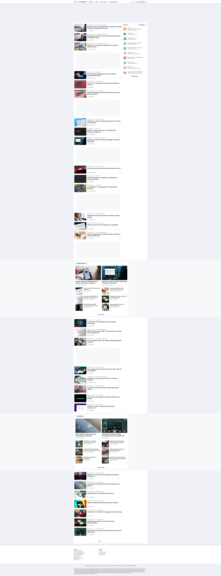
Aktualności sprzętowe (102, 552)
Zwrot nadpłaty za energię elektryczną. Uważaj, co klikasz (91, 305)
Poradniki (100, 550)
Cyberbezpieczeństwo (102, 553)
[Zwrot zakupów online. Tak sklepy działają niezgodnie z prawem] (80, 342)
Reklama (106, 565)
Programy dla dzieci (77, 557)
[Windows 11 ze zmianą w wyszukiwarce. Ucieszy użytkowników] (80, 46)
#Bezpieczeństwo (81, 263)
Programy (91, 1)
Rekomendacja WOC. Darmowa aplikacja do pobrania (117, 305)
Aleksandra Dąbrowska (99, 213)
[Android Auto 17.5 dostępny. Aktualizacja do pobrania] (79, 443)
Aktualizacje (141, 24)
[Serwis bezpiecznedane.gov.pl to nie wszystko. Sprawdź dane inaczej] (80, 75)
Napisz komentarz (92, 49)
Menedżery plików (131, 58)
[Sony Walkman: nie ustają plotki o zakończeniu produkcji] (80, 188)
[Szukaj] (131, 2)
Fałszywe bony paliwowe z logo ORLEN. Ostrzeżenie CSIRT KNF (117, 441)
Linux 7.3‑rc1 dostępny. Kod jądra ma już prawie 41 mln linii (103, 84)
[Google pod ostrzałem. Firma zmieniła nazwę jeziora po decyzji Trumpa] (80, 37)
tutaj (96, 573)
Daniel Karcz (97, 128)
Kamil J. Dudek (98, 185)
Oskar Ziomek (97, 72)
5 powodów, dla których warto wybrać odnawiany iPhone (103, 388)
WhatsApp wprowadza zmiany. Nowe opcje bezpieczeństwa (118, 297)
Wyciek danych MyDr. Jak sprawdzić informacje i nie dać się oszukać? (103, 93)
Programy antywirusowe (132, 30)
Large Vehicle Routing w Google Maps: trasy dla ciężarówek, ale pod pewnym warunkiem (92, 449)
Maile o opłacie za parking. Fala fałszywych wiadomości (117, 449)
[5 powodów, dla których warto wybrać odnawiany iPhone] (80, 389)
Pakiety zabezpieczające (132, 44)
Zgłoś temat (112, 565)
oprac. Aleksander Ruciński (89, 451)
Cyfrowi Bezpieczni (113, 1)
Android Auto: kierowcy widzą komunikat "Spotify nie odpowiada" (113, 435)
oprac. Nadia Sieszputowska (100, 24)
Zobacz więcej (101, 314)
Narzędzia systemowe (132, 39)
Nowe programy (76, 559)
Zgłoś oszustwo (103, 1)
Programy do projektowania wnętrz (79, 553)
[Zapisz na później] (119, 31)
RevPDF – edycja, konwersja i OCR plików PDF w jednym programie (101, 131)
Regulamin (101, 565)
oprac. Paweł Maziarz (99, 367)
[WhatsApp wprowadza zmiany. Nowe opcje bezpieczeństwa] (105, 299)
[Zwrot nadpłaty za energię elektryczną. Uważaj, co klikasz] (79, 307)
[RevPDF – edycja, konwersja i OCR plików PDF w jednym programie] (80, 132)
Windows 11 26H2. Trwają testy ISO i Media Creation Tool (101, 407)
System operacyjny (102, 554)
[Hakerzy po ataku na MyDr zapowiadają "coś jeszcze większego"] (80, 141)
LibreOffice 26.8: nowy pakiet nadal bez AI (100, 493)
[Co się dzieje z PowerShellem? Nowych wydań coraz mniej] (80, 323)
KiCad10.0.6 (130, 67)
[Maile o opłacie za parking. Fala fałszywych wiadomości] (105, 452)
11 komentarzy (91, 219)
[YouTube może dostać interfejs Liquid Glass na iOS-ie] (80, 170)
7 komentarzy (91, 143)
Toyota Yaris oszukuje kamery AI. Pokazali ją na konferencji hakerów (118, 457)
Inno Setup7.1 (131, 62)
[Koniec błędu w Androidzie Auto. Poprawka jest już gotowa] (88, 426)
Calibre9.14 (130, 33)
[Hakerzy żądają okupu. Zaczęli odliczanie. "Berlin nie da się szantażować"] (80, 235)
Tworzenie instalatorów (132, 63)
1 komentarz (91, 373)
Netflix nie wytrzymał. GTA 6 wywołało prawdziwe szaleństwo (103, 475)
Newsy (96, 1)
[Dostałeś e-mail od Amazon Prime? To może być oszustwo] (80, 380)
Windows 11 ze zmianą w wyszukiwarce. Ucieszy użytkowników (102, 46)
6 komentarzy (91, 87)
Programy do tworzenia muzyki (79, 552)
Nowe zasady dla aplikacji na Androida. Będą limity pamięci (103, 397)
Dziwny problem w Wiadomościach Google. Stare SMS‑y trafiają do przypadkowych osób (104, 27)
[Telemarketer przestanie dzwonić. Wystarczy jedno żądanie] (80, 217)
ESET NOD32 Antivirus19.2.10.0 (134, 47)
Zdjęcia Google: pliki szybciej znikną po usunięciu (102, 502)
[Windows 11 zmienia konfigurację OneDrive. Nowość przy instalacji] (80, 122)
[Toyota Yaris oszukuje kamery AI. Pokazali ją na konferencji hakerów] (105, 460)
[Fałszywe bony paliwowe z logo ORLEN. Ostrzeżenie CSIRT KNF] (105, 443)
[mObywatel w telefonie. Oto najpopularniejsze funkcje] (80, 513)
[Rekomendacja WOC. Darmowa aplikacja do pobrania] (105, 307)
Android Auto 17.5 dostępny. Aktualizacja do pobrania (90, 441)
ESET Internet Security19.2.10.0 (134, 43)
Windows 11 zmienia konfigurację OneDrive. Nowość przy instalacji (104, 121)
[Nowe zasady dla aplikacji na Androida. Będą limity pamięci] (80, 398)
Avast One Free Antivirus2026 (134, 29)
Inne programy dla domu (132, 34)
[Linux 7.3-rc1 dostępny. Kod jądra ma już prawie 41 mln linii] (80, 84)
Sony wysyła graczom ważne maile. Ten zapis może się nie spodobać (104, 369)
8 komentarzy (91, 478)
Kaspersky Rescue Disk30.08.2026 (135, 72)
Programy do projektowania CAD (134, 53)
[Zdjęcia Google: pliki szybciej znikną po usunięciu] (80, 504)
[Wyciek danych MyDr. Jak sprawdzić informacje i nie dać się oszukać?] (80, 94)
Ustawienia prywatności (131, 565)
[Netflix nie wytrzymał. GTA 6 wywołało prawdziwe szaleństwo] (80, 476)
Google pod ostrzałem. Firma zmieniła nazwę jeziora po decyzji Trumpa (103, 36)
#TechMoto (80, 416)
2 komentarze (91, 30)
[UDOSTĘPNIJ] (121, 31)
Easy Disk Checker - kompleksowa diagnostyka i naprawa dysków (102, 178)
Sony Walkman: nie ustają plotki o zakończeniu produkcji (102, 187)
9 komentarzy (91, 325)
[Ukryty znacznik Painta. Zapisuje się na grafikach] (80, 226)
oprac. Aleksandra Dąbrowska (101, 34)
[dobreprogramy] (83, 1)
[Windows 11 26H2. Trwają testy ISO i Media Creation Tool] (80, 408)
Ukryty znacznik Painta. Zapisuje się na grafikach (102, 225)
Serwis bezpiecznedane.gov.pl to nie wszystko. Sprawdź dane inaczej (102, 74)
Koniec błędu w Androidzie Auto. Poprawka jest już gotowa (86, 435)
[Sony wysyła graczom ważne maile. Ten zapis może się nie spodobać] (80, 370)
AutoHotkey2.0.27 (131, 38)
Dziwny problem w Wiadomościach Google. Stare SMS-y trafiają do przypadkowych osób (87, 282)
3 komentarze (91, 125)
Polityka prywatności (120, 565)
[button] (146, 2)
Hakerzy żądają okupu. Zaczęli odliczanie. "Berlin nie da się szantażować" (103, 235)
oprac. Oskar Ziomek (99, 81)
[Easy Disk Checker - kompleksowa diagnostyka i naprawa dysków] (80, 179)
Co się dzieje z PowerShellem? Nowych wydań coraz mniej (101, 322)
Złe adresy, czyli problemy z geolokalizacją (90, 457)
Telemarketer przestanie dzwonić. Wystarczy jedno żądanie (103, 216)
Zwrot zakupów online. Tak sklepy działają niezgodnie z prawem (104, 341)
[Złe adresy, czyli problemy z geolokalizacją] (79, 460)
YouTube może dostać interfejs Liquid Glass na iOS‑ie (104, 168)
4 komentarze (91, 534)
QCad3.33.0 (130, 52)
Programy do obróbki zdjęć (78, 550)
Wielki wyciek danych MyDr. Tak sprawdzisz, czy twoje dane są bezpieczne (91, 297)
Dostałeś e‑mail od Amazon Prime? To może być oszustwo (102, 379)
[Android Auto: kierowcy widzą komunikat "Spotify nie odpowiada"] (114, 426)
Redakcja (96, 565)
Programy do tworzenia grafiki (78, 558)
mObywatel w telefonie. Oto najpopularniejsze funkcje (104, 512)
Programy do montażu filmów (78, 554)
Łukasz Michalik (87, 460)
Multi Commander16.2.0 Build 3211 (135, 57)
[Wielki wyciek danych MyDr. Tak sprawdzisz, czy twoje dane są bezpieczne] (79, 299)
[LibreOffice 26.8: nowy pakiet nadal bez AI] (80, 494)
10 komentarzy (91, 410)
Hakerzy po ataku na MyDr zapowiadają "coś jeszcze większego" (103, 140)
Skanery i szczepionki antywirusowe (134, 73)
